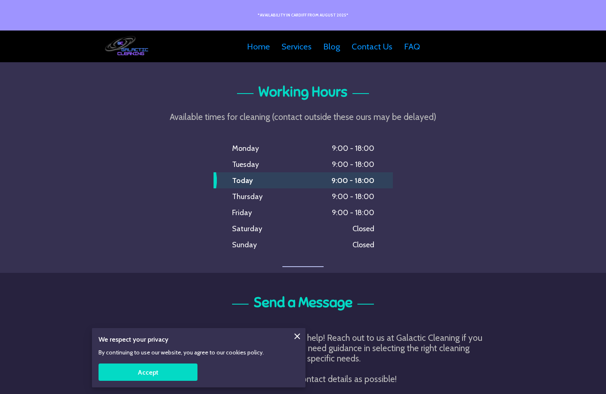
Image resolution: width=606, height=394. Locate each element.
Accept (148, 372)
